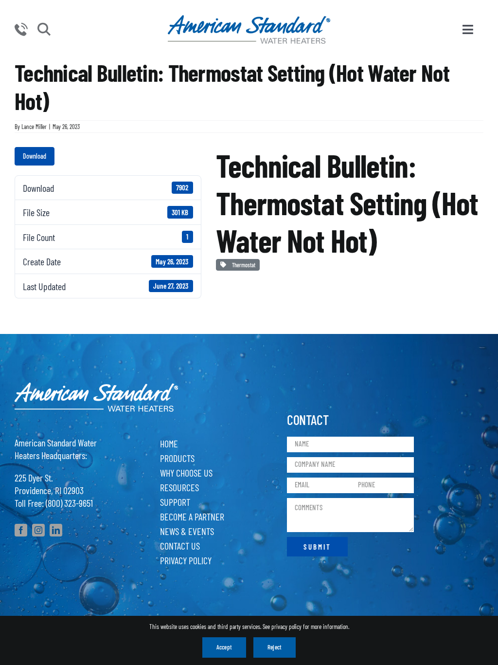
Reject (274, 647)
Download (34, 156)
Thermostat (242, 264)
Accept (224, 647)
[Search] (44, 29)
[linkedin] (56, 530)
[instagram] (38, 530)
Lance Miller (34, 126)
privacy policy (286, 626)
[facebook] (21, 530)
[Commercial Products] (249, 20)
